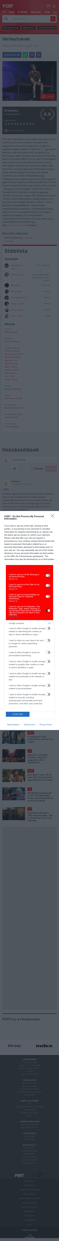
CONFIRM (17, 714)
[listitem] (29, 568)
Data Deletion (13, 724)
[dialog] (29, 620)
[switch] (48, 575)
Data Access (29, 724)
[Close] (53, 516)
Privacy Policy (46, 724)
